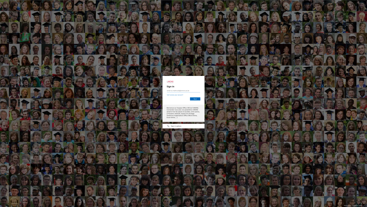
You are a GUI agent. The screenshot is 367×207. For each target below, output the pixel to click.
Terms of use (347, 205)
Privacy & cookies (357, 205)
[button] (183, 126)
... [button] (365, 205)
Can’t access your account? (175, 95)
